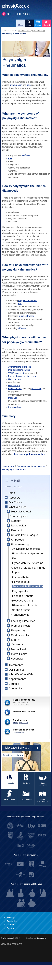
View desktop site (11, 944)
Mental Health (19, 649)
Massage (12, 398)
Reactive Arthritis (23, 600)
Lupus (16, 572)
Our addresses (18, 732)
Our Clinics (15, 502)
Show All (18, 487)
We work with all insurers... (26, 855)
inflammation (16, 85)
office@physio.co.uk (20, 723)
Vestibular (17, 658)
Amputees (17, 539)
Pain (10, 158)
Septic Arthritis (21, 610)
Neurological (18, 525)
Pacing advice (15, 407)
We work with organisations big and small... (26, 817)
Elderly (15, 639)
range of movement (27, 300)
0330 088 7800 (18, 14)
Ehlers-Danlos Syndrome (27, 553)
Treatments (16, 665)
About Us (14, 497)
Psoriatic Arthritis (22, 595)
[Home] (15, 30)
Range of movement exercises (23, 376)
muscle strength (26, 316)
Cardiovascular (20, 635)
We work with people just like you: (26, 884)
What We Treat (18, 507)
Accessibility (13, 921)
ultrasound (36, 388)
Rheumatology (38, 30)
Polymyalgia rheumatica (14, 34)
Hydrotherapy (14, 379)
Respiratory (18, 630)
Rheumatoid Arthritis (24, 605)
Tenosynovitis (20, 614)
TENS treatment (16, 373)
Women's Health (21, 625)
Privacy (10, 928)
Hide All (8, 487)
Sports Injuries (19, 516)
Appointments (17, 678)
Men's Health (19, 653)
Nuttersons (41, 938)
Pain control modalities (19, 370)
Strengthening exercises (19, 367)
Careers (10, 924)
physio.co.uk (8, 938)
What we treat (24, 30)
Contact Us (16, 688)
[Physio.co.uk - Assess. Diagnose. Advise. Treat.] (16, 6)
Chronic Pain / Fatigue (24, 534)
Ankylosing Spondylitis (26, 548)
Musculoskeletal (21, 511)
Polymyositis (20, 591)
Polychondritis (21, 581)
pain (29, 85)
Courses (14, 683)
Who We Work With (21, 674)
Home (11, 492)
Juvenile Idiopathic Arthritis (28, 567)
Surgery (16, 520)
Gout (15, 558)
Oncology (17, 644)
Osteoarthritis (20, 577)
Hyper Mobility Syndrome (27, 562)
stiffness (26, 155)
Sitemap (11, 917)
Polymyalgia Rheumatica (27, 586)
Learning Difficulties (23, 620)
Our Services (17, 669)
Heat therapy (14, 385)
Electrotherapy (15, 388)
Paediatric (17, 530)
